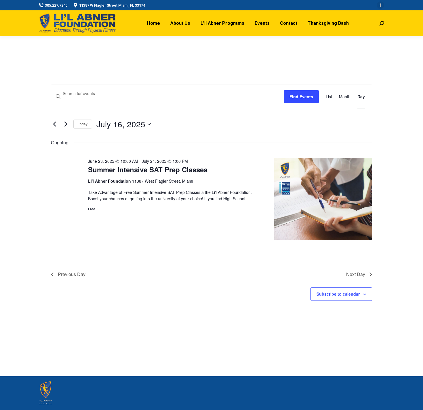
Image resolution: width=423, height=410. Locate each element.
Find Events (301, 96)
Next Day (355, 274)
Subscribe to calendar (338, 294)
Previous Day (71, 274)
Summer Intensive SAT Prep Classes (147, 169)
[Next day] (65, 124)
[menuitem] (153, 23)
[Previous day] (54, 124)
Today (82, 123)
